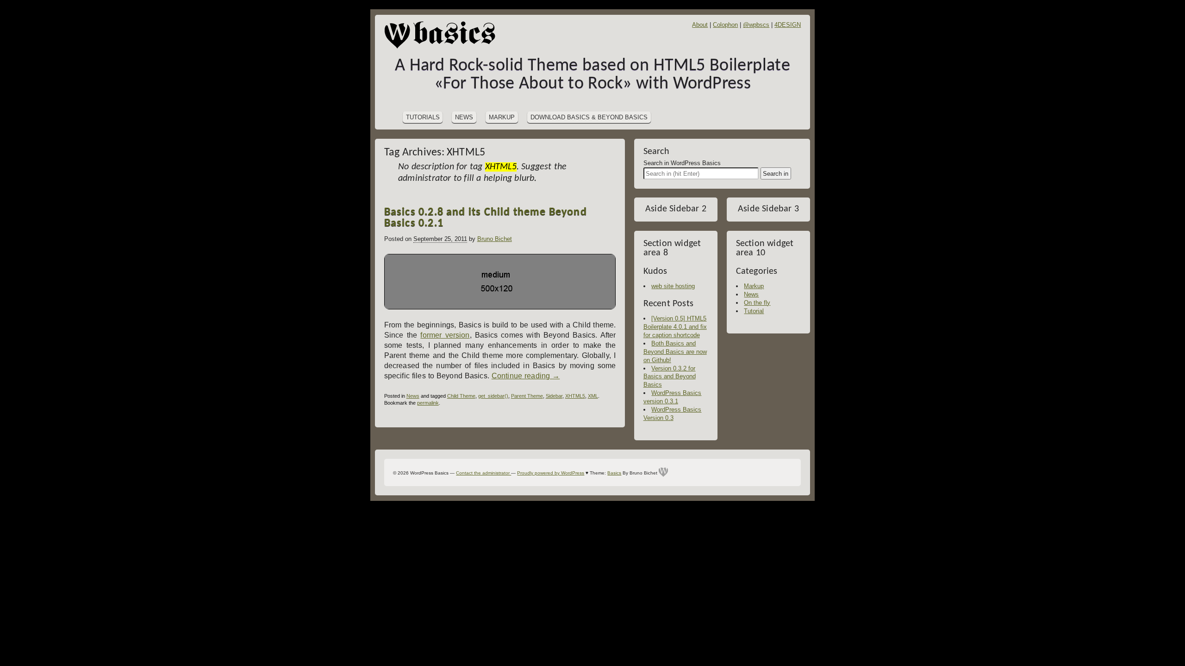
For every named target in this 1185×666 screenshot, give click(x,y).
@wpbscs (756, 24)
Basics (614, 472)
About (700, 24)
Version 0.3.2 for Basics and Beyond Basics (669, 376)
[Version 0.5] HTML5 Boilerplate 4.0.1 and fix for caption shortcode (675, 327)
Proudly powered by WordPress (550, 472)
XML (593, 396)
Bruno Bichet (494, 238)
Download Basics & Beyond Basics (589, 117)
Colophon (725, 24)
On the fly (757, 302)
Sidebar (554, 396)
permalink (428, 403)
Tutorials (423, 117)
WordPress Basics (444, 34)
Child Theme (461, 396)
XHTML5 (575, 396)
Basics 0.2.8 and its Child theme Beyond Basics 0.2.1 (485, 218)
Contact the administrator (483, 472)
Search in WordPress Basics (682, 163)
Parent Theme (527, 396)
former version (444, 335)
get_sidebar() (493, 396)
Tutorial (754, 311)
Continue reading (526, 376)
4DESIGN (787, 24)
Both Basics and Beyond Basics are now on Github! (675, 352)
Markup (502, 117)
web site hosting (673, 286)
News (464, 117)
